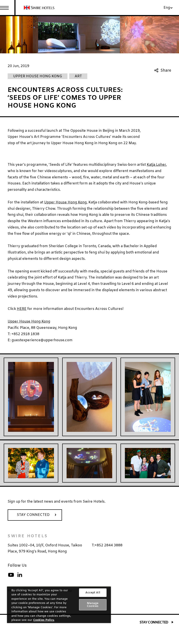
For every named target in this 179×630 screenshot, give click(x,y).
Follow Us (17, 565)
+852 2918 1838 (25, 334)
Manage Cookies (93, 604)
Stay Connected (153, 623)
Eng (167, 7)
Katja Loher (156, 164)
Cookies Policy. (43, 620)
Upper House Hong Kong (29, 321)
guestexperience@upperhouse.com (42, 340)
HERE (21, 309)
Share (165, 70)
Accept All (92, 593)
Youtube (11, 575)
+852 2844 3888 (108, 545)
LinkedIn (19, 575)
